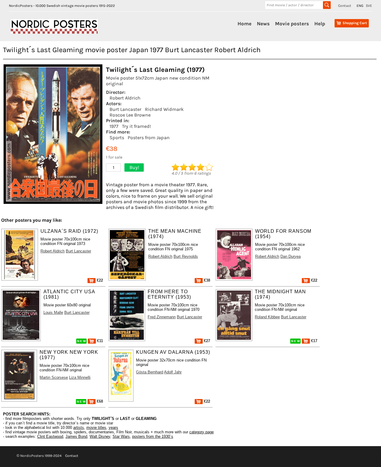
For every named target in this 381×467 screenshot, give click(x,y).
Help (319, 24)
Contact (344, 6)
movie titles (96, 427)
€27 (206, 341)
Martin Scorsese (54, 377)
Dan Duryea (290, 256)
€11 (99, 341)
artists (78, 427)
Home (245, 24)
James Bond (76, 436)
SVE (369, 6)
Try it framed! (136, 126)
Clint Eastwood (50, 436)
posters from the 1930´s (152, 436)
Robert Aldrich (125, 98)
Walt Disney (100, 436)
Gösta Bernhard (149, 372)
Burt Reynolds (186, 256)
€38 (206, 280)
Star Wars (121, 436)
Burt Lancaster (125, 109)
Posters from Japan (149, 137)
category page (201, 432)
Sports (117, 137)
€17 (313, 341)
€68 (99, 401)
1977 (114, 126)
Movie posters (292, 24)
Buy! (134, 167)
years (113, 427)
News (263, 24)
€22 (99, 280)
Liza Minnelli (79, 377)
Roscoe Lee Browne (130, 115)
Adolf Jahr (173, 372)
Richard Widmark (164, 109)
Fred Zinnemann (162, 317)
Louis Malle (53, 312)
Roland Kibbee (267, 317)
